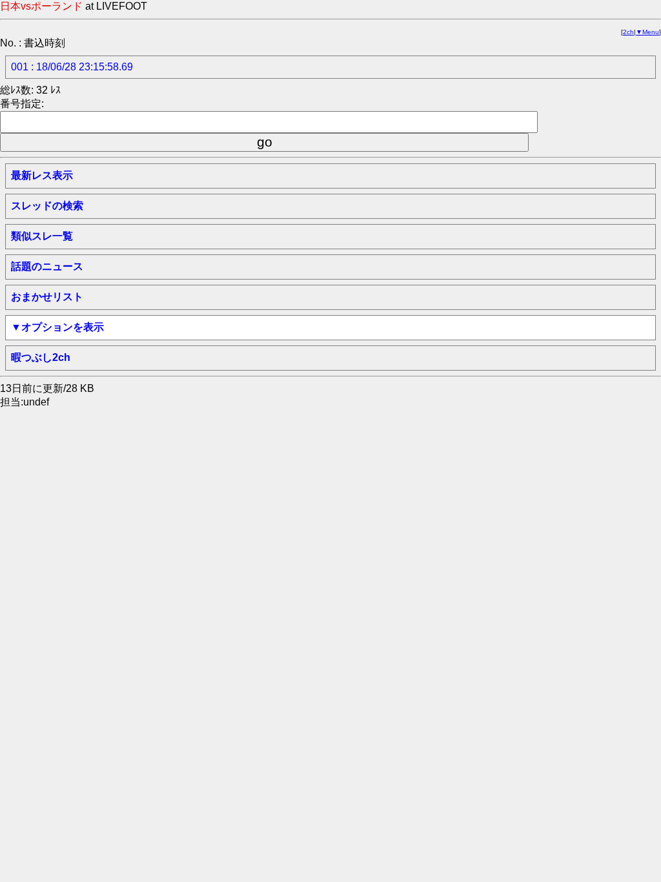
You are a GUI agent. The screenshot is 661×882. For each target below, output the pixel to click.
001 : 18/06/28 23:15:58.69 (72, 66)
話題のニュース (47, 266)
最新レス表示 (42, 175)
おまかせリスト (47, 296)
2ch (628, 32)
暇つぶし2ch (40, 357)
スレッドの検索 (47, 205)
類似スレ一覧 (42, 236)
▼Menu (647, 32)
